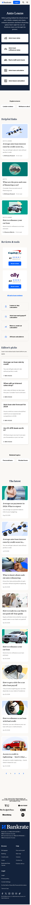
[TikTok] (20, 894)
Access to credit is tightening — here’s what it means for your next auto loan (14, 758)
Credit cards (4, 857)
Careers (18, 857)
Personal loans (8, 460)
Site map (18, 853)
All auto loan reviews (15, 295)
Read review (15, 263)
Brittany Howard (9, 155)
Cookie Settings (5, 882)
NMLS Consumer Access (8, 833)
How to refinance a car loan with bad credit (14, 719)
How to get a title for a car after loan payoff (14, 684)
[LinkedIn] (13, 894)
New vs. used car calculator (16, 326)
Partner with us (20, 863)
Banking (3, 853)
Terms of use (5, 888)
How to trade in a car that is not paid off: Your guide (14, 612)
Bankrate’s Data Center (5, 864)
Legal (2, 875)
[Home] (7, 2)
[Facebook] (2, 894)
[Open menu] (27, 2)
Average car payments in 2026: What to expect (14, 505)
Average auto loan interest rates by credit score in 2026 (14, 147)
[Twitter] (6, 894)
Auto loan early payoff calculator (18, 316)
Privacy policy (5, 878)
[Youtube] (16, 894)
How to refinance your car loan (12, 221)
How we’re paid (20, 850)
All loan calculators (17, 337)
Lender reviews (8, 106)
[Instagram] (9, 894)
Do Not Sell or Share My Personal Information (14, 885)
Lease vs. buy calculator (14, 306)
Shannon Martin (9, 232)
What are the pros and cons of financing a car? (14, 183)
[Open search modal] (23, 2)
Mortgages (4, 850)
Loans (3, 860)
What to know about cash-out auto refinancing (14, 576)
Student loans (23, 460)
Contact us (19, 860)
